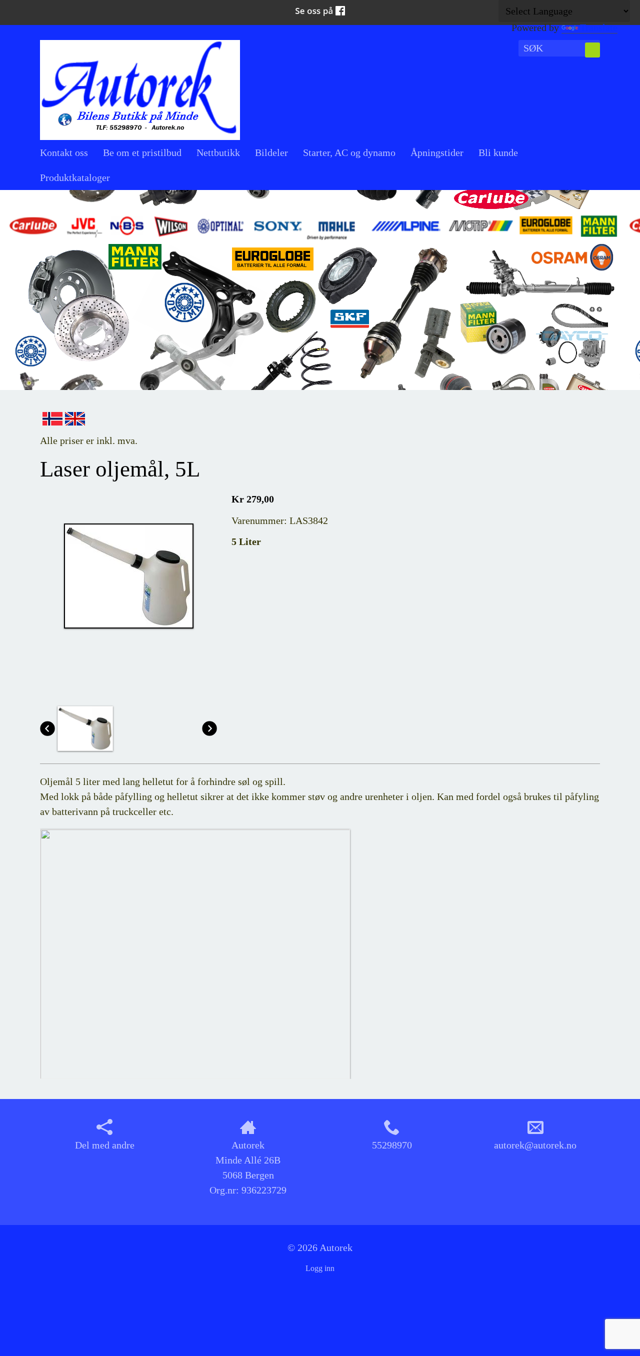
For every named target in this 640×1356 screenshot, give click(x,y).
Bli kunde (498, 152)
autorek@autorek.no (535, 1145)
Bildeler (271, 152)
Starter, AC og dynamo (349, 152)
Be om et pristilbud (142, 152)
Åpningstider (437, 152)
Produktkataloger (75, 177)
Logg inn (320, 1268)
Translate (599, 27)
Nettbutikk (218, 152)
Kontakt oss (64, 152)
